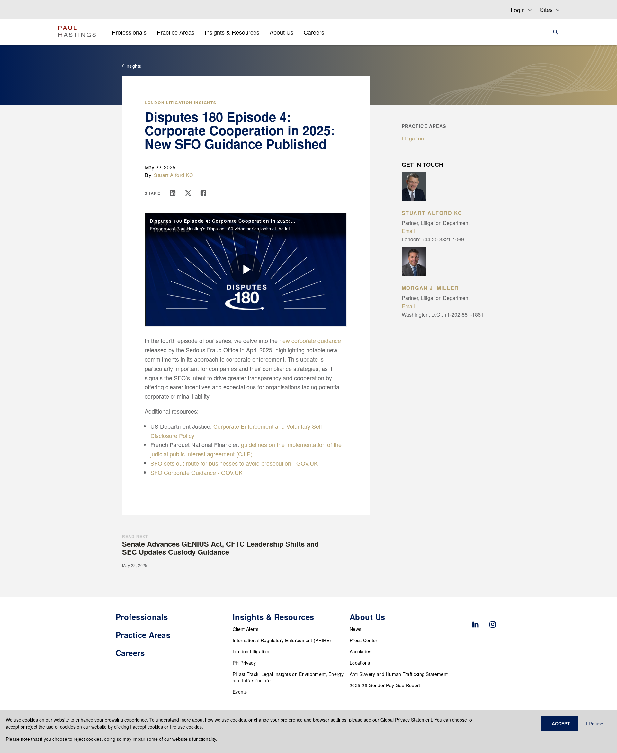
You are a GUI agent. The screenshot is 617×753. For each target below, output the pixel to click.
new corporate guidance (310, 340)
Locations (360, 662)
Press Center (364, 640)
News (355, 629)
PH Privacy (244, 662)
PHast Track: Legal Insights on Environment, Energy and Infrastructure (288, 677)
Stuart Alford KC (173, 175)
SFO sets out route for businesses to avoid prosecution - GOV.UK (234, 463)
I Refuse (594, 723)
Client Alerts (245, 629)
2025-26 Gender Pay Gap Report (385, 685)
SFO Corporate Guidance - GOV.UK (196, 472)
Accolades (360, 651)
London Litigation (251, 651)
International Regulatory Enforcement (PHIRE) (282, 640)
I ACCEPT (560, 723)
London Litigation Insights (180, 102)
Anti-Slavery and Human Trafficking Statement (399, 674)
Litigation (413, 138)
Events (240, 691)
